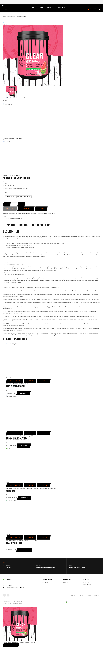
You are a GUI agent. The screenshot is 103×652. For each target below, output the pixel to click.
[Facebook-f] (4, 595)
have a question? (7, 585)
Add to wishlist (26, 208)
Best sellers (9, 16)
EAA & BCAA (15, 540)
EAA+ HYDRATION (14, 543)
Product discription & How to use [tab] (29, 225)
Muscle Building (24, 213)
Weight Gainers (31, 436)
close (8, 648)
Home (4, 16)
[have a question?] (4, 583)
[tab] (53, 218)
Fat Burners (15, 383)
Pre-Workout (23, 436)
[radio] (10, 196)
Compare (41, 208)
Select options (24, 549)
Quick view (44, 380)
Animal (8, 181)
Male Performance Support (18, 488)
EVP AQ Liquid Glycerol (17, 438)
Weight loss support (43, 213)
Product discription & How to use (14, 218)
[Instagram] (8, 595)
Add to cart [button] (23, 393)
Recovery (34, 213)
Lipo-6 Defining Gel (15, 386)
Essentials (17, 213)
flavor (6, 192)
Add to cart (10, 208)
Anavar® (10, 490)
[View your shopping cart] (100, 7)
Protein (30, 213)
